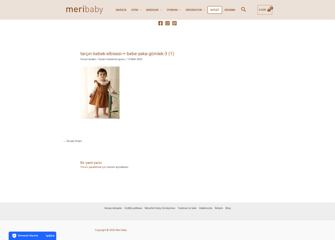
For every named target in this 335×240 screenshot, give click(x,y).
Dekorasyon (194, 10)
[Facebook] (160, 23)
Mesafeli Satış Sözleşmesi (160, 208)
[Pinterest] (174, 23)
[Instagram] (167, 23)
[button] (139, 9)
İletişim (219, 208)
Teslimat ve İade (187, 208)
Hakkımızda (205, 208)
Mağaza (121, 10)
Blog (228, 208)
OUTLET (214, 10)
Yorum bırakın (88, 59)
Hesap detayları (113, 208)
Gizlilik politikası (133, 208)
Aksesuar (152, 10)
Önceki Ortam (72, 141)
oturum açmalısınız (117, 167)
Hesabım (230, 10)
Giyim (134, 10)
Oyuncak (172, 10)
